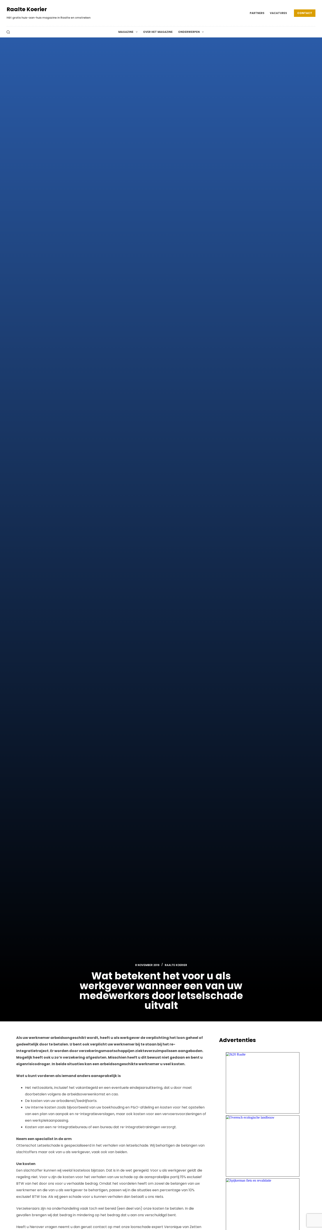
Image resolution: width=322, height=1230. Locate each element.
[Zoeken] (8, 32)
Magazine (125, 32)
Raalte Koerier (27, 9)
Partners (257, 13)
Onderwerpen (189, 32)
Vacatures (278, 13)
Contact (304, 13)
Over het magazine (158, 32)
